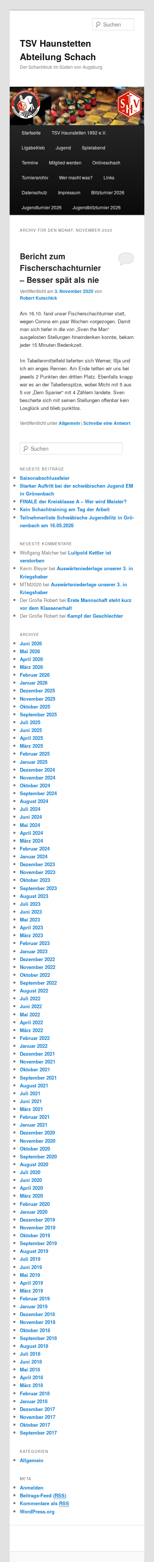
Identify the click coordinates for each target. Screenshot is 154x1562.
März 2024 (31, 840)
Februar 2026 (35, 674)
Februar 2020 (35, 1203)
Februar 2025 (35, 753)
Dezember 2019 (37, 1219)
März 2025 (31, 745)
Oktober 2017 (35, 1424)
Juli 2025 (30, 722)
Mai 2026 (30, 651)
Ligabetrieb (33, 147)
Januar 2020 (33, 1211)
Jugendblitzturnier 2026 (97, 207)
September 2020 (38, 1156)
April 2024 (31, 832)
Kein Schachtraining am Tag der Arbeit (65, 509)
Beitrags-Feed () (43, 1495)
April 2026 (31, 659)
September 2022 (38, 982)
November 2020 (37, 1140)
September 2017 (38, 1432)
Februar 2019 (35, 1298)
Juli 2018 (30, 1353)
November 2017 (37, 1416)
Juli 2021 (30, 1093)
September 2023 (38, 888)
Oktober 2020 (35, 1148)
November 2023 (37, 872)
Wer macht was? (76, 177)
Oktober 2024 (35, 785)
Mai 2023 (30, 919)
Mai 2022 (30, 1014)
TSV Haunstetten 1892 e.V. (79, 132)
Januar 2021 (33, 1124)
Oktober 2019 (35, 1235)
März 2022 (31, 1030)
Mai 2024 (30, 824)
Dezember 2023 (37, 864)
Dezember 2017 (37, 1409)
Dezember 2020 (37, 1132)
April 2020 (31, 1187)
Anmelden (31, 1487)
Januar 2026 (33, 682)
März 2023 (31, 935)
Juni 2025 (31, 730)
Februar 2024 (35, 848)
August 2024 (34, 801)
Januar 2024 (33, 856)
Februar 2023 (35, 943)
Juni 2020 (31, 1179)
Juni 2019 (31, 1267)
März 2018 (31, 1385)
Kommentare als (44, 1503)
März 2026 (31, 666)
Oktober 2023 (35, 879)
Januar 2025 (33, 761)
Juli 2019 (30, 1258)
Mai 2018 (30, 1369)
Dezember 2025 (37, 690)
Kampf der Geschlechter (95, 615)
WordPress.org (37, 1511)
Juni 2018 (31, 1361)
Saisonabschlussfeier (45, 477)
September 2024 (38, 793)
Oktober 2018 (35, 1330)
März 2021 (31, 1108)
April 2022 (31, 1022)
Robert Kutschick (38, 297)
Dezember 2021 (37, 1053)
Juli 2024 (30, 808)
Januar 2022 (33, 1045)
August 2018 (34, 1345)
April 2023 (31, 927)
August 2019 (34, 1250)
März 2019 (31, 1290)
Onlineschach (106, 162)
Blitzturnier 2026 (107, 192)
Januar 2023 (33, 951)
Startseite (31, 132)
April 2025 (31, 737)
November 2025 (37, 698)
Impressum (69, 192)
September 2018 (38, 1338)
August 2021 (34, 1085)
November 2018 (37, 1321)
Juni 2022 (31, 1006)
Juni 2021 (31, 1101)
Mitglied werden (65, 162)
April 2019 (31, 1282)
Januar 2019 (33, 1306)
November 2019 (37, 1227)
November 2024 (37, 777)
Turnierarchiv (35, 177)
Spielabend (93, 147)
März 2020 (31, 1195)
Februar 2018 (35, 1393)
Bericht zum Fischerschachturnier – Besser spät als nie (60, 267)
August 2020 (34, 1164)
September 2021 (38, 1077)
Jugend (63, 147)
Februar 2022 (35, 1037)
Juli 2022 (30, 998)
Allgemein (69, 423)
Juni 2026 (31, 643)
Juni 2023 (31, 911)
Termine (30, 162)
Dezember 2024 (37, 769)
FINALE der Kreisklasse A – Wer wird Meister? (73, 501)
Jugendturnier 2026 (42, 207)
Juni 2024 (31, 816)
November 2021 (37, 1061)
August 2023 (34, 895)
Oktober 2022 (35, 974)
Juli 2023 (30, 903)
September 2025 (38, 714)
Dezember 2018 (37, 1314)
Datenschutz (34, 192)
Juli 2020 (30, 1172)
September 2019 (38, 1243)
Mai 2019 (30, 1274)
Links (109, 177)
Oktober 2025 (35, 706)
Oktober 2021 (35, 1069)
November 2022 (37, 966)
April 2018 (31, 1377)
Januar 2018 (33, 1401)
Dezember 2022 (37, 959)
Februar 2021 (35, 1116)
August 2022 (34, 990)
